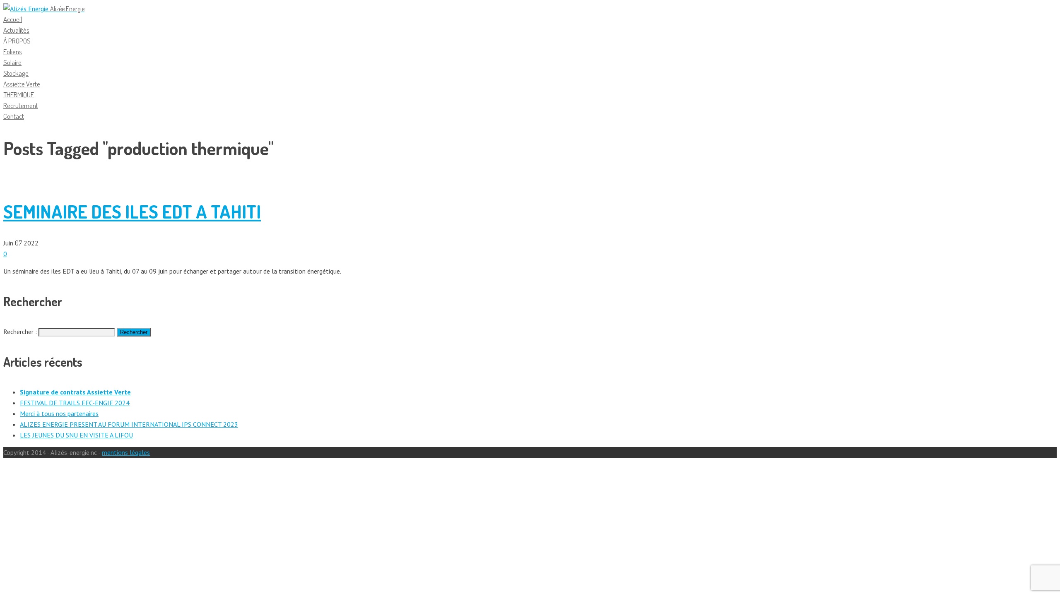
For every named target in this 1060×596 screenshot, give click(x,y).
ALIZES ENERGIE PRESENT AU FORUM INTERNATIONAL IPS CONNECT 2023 (129, 424)
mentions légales (126, 452)
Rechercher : (20, 331)
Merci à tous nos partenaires (59, 413)
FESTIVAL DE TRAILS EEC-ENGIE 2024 (75, 403)
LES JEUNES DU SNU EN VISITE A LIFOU (76, 435)
